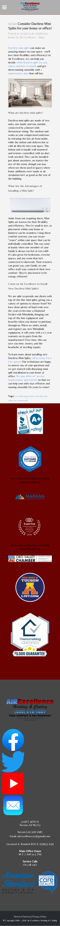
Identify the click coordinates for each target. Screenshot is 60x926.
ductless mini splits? (31, 112)
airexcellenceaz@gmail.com (33, 836)
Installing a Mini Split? (21, 190)
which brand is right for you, (31, 62)
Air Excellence (28, 37)
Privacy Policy (39, 916)
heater (12, 37)
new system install (21, 400)
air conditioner (39, 33)
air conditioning (21, 396)
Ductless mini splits (19, 47)
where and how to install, (22, 66)
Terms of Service (22, 916)
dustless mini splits (36, 396)
